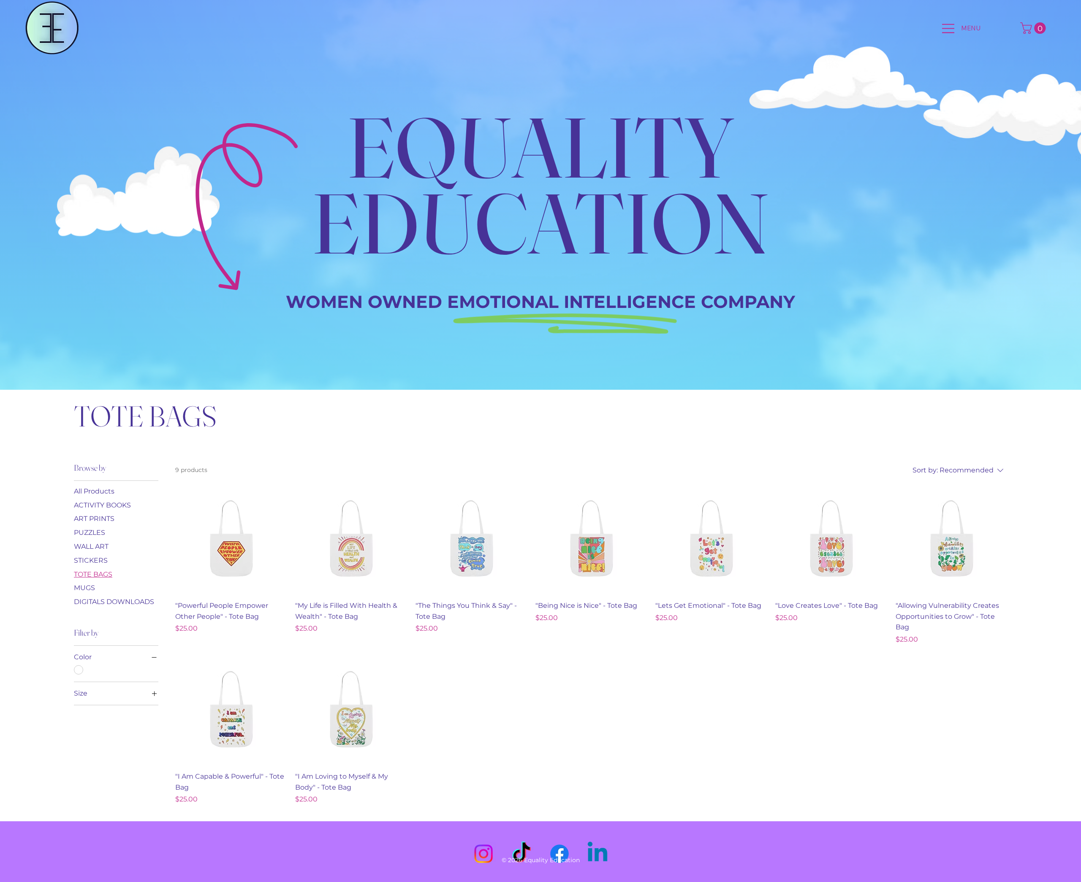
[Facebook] (559, 854)
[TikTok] (521, 854)
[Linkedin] (597, 854)
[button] (1034, 28)
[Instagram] (483, 854)
